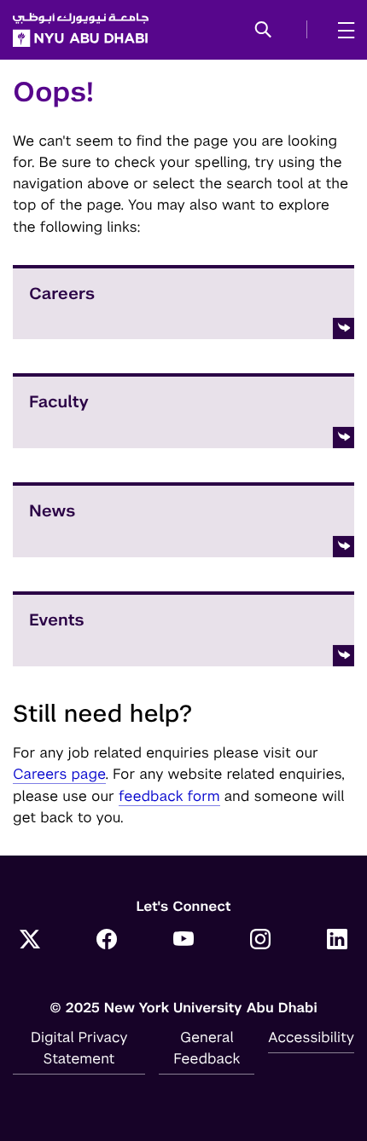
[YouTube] (183, 940)
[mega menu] (341, 29)
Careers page (59, 773)
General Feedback (206, 1048)
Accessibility (311, 1037)
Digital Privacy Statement (79, 1048)
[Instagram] (260, 940)
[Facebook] (107, 940)
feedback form (169, 796)
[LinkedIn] (337, 940)
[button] (263, 30)
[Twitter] (30, 940)
